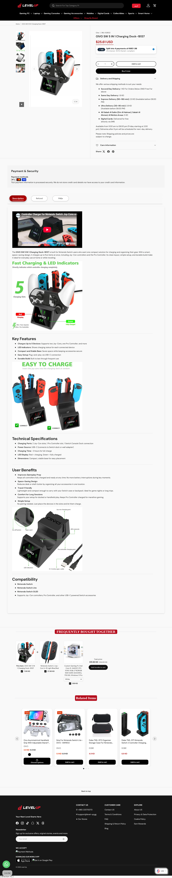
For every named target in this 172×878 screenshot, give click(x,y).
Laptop (36, 13)
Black (29, 754)
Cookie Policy (140, 819)
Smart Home (144, 13)
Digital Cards (103, 13)
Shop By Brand (91, 18)
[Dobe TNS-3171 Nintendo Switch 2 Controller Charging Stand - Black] (135, 723)
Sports (131, 13)
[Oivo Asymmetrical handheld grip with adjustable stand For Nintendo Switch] (37, 723)
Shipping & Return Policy (115, 824)
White (25, 754)
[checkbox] (22, 671)
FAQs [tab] (60, 198)
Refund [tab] (39, 198)
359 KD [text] (75, 683)
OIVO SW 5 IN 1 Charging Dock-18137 (34, 24)
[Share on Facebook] (108, 151)
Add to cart (136, 64)
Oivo (97, 33)
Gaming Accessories (73, 13)
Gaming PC (25, 13)
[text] (86, 632)
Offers (76, 18)
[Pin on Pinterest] (113, 151)
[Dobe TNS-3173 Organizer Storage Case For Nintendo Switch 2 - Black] (102, 723)
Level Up (24, 867)
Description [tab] (18, 198)
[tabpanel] (86, 410)
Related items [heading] (86, 698)
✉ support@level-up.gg (86, 814)
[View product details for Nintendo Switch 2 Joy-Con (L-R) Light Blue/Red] (49, 652)
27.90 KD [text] (51, 671)
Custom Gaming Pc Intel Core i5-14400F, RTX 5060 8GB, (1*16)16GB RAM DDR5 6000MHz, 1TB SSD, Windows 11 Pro (73, 670)
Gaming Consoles (52, 13)
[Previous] (17, 739)
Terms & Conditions (113, 814)
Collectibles (118, 13)
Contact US (109, 809)
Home (18, 24)
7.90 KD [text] (27, 671)
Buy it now (126, 71)
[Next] (154, 739)
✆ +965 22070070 (84, 809)
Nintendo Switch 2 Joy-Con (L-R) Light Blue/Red (49, 667)
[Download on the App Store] (24, 860)
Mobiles (90, 13)
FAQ (106, 819)
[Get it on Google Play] (42, 860)
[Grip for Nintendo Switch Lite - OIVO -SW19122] (69, 723)
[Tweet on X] (103, 151)
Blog (106, 828)
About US (138, 809)
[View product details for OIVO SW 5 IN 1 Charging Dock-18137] (25, 652)
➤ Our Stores (81, 819)
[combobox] (86, 5)
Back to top (86, 791)
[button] (154, 5)
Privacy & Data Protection (145, 814)
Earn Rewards (140, 824)
